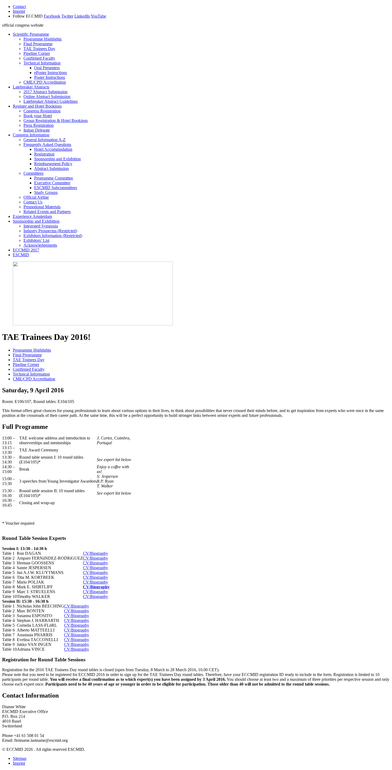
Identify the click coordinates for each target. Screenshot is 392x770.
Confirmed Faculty (39, 58)
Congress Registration (42, 111)
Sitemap (19, 758)
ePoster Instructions (50, 72)
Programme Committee (53, 178)
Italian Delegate (36, 130)
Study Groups (46, 192)
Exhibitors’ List (36, 240)
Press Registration (38, 125)
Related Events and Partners (47, 211)
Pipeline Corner (36, 53)
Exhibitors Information (52, 235)
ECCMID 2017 (26, 250)
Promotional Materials (42, 207)
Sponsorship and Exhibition (57, 159)
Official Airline (36, 197)
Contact (19, 6)
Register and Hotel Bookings (37, 106)
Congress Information (31, 135)
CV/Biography (95, 553)
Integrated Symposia (40, 226)
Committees (33, 173)
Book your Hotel (37, 115)
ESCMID (21, 254)
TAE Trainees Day (39, 48)
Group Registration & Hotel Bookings (55, 120)
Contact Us (32, 202)
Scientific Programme (31, 34)
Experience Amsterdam (32, 216)
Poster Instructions (49, 77)
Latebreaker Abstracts (31, 87)
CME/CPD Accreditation (44, 82)
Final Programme (38, 44)
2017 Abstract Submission (45, 91)
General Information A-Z (44, 139)
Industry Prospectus (50, 231)
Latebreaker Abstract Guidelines (50, 101)
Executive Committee (52, 183)
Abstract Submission (51, 168)
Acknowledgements (40, 245)
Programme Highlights (42, 39)
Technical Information (42, 63)
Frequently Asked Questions (47, 144)
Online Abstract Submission (46, 96)
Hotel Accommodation (53, 149)
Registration (44, 154)
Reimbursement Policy (53, 163)
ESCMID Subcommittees (55, 187)
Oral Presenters (47, 68)
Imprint (19, 11)
